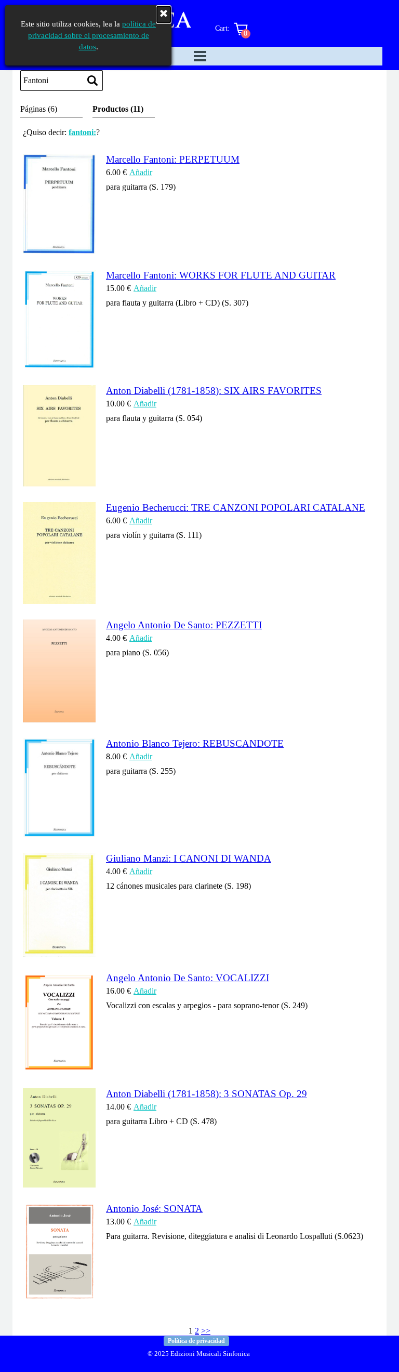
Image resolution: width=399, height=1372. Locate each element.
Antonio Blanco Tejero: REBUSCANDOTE (195, 743)
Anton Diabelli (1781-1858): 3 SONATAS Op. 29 (206, 1093)
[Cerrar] (163, 14)
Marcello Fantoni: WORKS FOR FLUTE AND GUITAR (221, 275)
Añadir (140, 172)
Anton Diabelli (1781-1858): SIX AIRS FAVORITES (214, 390)
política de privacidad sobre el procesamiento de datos (92, 35)
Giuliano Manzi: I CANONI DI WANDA (188, 858)
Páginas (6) (38, 108)
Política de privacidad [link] (196, 1340)
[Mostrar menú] (200, 56)
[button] (59, 249)
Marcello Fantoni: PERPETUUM (173, 159)
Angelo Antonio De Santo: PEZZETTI (184, 624)
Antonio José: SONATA (154, 1208)
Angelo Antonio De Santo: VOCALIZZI (187, 977)
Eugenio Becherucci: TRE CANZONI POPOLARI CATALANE (235, 507)
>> (205, 1330)
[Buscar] (92, 80)
